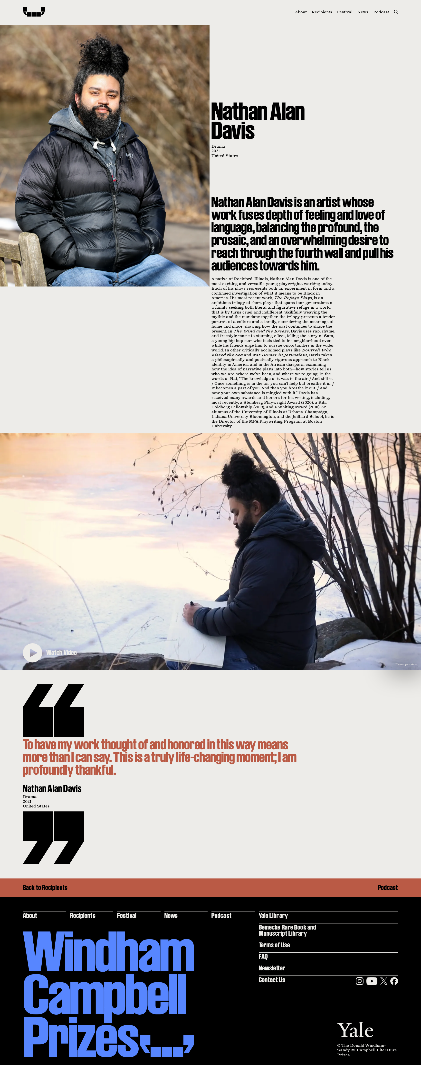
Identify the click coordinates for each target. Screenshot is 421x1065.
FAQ (263, 956)
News (362, 11)
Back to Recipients (45, 888)
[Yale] (355, 1029)
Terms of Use (274, 944)
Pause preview (406, 664)
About (301, 11)
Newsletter (272, 967)
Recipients (322, 11)
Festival (345, 11)
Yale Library (273, 915)
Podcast (381, 11)
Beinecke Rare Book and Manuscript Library (287, 929)
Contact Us (272, 979)
